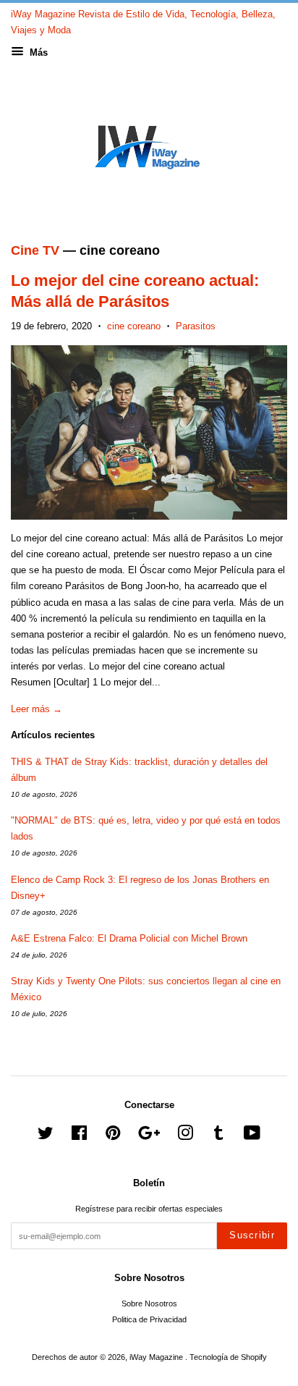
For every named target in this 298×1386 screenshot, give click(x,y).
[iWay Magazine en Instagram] (185, 1136)
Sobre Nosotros (149, 1303)
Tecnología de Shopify (228, 1357)
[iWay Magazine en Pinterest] (113, 1136)
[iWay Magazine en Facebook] (79, 1136)
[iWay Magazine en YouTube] (252, 1136)
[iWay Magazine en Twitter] (46, 1136)
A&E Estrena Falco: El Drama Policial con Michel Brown (129, 938)
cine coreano (134, 326)
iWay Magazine (157, 1357)
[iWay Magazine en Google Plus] (149, 1136)
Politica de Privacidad (149, 1319)
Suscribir (252, 1235)
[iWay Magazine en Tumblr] (218, 1136)
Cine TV (35, 250)
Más (37, 52)
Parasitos (196, 326)
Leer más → (36, 708)
